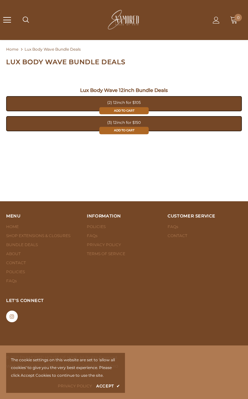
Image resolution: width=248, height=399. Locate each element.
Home (12, 49)
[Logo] (123, 19)
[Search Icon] (26, 20)
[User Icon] (216, 20)
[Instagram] (12, 316)
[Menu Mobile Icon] (7, 20)
